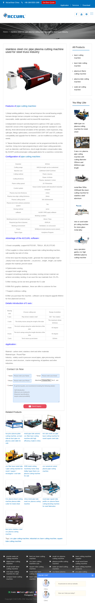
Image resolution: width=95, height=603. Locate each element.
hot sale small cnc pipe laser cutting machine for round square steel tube (51, 436)
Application (64, 5)
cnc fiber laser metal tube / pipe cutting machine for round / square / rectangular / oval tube (14, 469)
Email (38, 376)
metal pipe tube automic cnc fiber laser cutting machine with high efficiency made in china (32, 437)
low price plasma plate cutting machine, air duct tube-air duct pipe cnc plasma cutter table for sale (14, 438)
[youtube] (81, 14)
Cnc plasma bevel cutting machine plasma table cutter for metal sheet (14, 501)
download (86, 5)
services (75, 5)
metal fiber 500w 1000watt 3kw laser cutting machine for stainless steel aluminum (81, 192)
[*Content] (10, 402)
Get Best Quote (49, 2)
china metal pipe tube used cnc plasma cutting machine (32, 501)
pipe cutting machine (26, 106)
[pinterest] (86, 14)
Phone (9, 380)
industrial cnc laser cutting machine (43, 538)
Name (10, 376)
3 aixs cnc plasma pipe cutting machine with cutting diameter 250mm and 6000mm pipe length (81, 159)
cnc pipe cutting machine (19, 538)
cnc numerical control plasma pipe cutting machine (50, 468)
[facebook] (76, 14)
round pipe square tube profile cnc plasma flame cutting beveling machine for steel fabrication (51, 502)
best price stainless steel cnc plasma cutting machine (14, 531)
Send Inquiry (36, 406)
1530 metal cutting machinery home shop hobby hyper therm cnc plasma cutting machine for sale (32, 471)
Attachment (38, 380)
